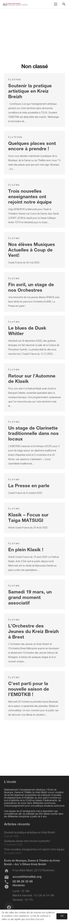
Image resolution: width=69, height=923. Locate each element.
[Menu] (56, 4)
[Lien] (15, 4)
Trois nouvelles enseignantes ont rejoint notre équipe (30, 197)
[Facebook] (9, 907)
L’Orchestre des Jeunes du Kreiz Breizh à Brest (33, 632)
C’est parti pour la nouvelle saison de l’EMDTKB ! (28, 689)
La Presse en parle (28, 486)
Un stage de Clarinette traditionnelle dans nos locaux (33, 434)
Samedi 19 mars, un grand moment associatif (30, 598)
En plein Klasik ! (25, 550)
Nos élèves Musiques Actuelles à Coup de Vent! (31, 250)
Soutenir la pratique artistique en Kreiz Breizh (30, 92)
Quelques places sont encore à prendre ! (27, 841)
